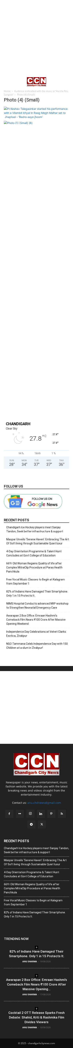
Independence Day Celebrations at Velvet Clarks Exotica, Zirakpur (36, 633)
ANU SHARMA (29, 961)
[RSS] (62, 814)
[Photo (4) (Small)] (36, 117)
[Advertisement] (36, 38)
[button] (6, 82)
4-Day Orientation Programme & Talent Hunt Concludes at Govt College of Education (34, 553)
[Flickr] (20, 814)
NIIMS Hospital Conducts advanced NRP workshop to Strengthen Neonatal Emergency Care (37, 605)
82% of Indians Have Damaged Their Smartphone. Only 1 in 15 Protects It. (37, 593)
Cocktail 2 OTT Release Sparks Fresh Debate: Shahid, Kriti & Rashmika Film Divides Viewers (36, 1017)
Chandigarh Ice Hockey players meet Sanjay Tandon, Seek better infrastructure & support (34, 529)
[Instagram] (30, 814)
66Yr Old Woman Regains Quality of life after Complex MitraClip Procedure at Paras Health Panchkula (34, 567)
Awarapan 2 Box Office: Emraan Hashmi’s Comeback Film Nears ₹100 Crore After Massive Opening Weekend (36, 619)
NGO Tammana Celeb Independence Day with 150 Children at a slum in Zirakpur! (37, 645)
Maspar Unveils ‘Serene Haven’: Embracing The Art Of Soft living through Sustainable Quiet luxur (37, 541)
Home (7, 91)
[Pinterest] (51, 814)
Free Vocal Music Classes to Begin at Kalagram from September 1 (35, 581)
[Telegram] (31, 824)
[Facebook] (9, 814)
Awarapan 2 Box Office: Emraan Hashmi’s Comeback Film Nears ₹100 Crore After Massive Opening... (36, 984)
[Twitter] (42, 824)
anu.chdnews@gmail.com (44, 803)
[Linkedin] (41, 814)
